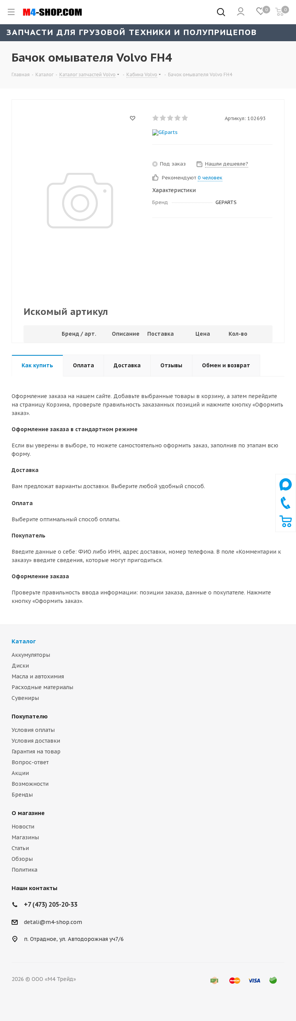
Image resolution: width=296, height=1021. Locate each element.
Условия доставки (36, 740)
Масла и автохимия (38, 676)
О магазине (28, 813)
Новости (23, 826)
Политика (24, 869)
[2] (163, 118)
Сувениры (25, 698)
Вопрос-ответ (30, 762)
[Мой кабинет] (241, 11)
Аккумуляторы (31, 654)
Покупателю (30, 716)
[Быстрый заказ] (285, 525)
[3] (170, 118)
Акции (20, 773)
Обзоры (22, 858)
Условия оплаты (33, 729)
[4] (178, 118)
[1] (156, 118)
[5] (185, 118)
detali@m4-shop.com (53, 922)
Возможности (30, 783)
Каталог (24, 641)
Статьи (20, 848)
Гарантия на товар (36, 751)
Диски (20, 665)
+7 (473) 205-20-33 (50, 904)
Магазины (25, 837)
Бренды (22, 794)
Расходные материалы (42, 687)
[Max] (285, 492)
